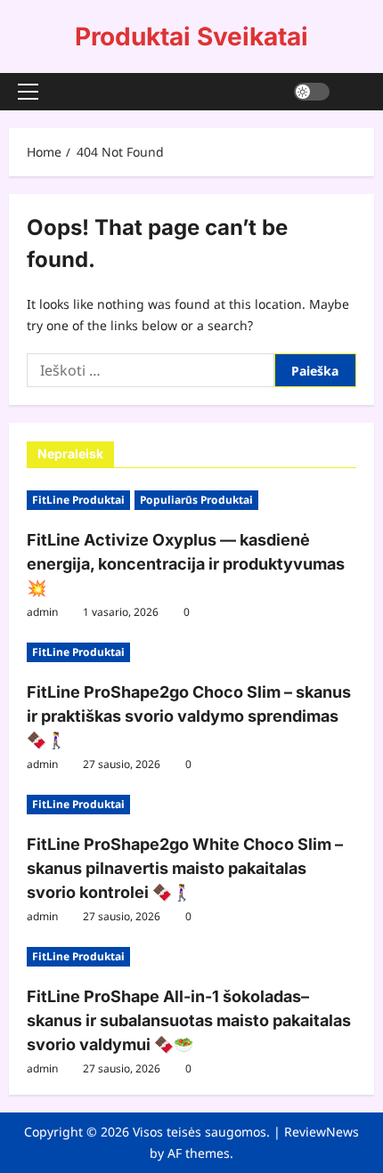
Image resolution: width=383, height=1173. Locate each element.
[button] (28, 91)
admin (42, 611)
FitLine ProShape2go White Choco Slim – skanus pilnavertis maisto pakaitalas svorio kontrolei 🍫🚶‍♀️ (185, 868)
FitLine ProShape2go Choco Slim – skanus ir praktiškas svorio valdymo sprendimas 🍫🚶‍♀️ (189, 716)
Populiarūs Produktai (196, 499)
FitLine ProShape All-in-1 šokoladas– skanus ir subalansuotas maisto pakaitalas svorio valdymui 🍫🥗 (189, 1020)
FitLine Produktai (78, 499)
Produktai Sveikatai (191, 36)
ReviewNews (321, 1131)
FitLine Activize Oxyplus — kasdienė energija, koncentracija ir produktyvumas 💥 (186, 563)
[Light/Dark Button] (312, 92)
